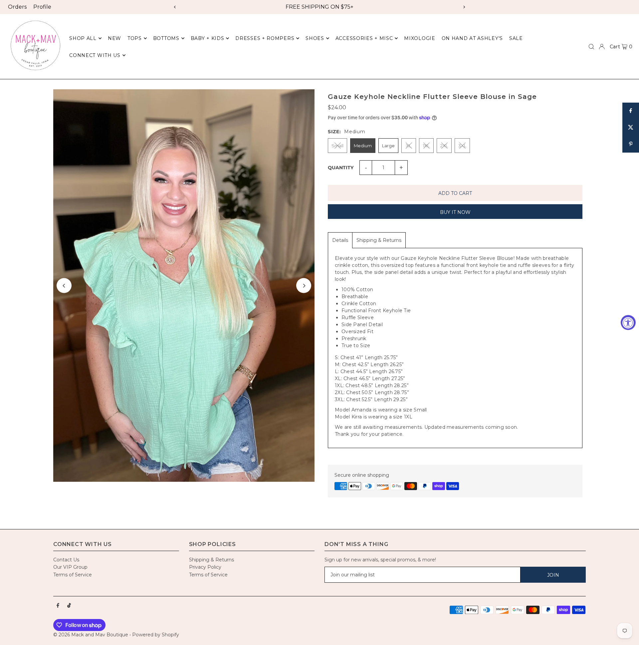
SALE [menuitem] (516, 38)
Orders (17, 7)
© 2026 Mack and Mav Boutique (91, 635)
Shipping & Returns (378, 240)
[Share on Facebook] (630, 111)
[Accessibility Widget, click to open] (628, 322)
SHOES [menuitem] (315, 38)
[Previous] (175, 7)
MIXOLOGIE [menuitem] (419, 38)
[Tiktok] (69, 605)
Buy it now (455, 212)
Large (388, 145)
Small (337, 145)
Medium (363, 145)
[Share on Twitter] (630, 127)
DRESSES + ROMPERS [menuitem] (264, 38)
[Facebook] (58, 605)
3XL (462, 145)
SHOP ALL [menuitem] (83, 38)
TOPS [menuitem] (134, 38)
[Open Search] (591, 46)
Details (340, 240)
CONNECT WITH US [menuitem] (94, 55)
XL (408, 145)
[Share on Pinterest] (630, 144)
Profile (42, 7)
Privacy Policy (205, 567)
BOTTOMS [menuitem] (166, 38)
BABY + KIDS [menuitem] (207, 38)
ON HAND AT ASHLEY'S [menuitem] (472, 38)
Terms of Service (72, 575)
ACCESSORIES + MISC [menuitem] (364, 38)
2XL (444, 145)
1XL (426, 145)
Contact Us (66, 560)
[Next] (464, 7)
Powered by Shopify (155, 635)
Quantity (340, 168)
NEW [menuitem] (114, 38)
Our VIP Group (70, 567)
